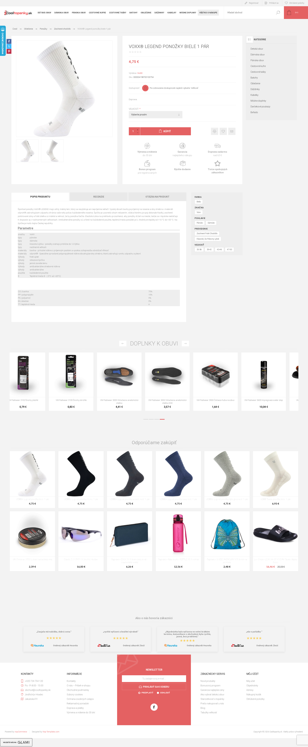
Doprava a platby (75, 708)
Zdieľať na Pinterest (9, 51)
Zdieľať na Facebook (9, 41)
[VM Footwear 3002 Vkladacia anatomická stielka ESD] (226, 381)
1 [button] (145, 419)
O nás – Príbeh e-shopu (78, 685)
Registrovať (253, 3)
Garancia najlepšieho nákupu (182, 150)
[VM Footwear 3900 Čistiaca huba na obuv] (274, 381)
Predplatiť (147, 693)
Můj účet (250, 681)
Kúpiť (30, 389)
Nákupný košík (253, 694)
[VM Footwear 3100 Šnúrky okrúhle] (130, 381)
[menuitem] (88, 681)
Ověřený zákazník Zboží (134, 645)
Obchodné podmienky (78, 690)
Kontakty (71, 681)
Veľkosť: (134, 109)
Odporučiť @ (231, 131)
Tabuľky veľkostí (209, 712)
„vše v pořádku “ (254, 631)
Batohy (254, 77)
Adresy (249, 690)
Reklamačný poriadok (78, 703)
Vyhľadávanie (278, 12)
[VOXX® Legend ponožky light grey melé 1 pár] (227, 479)
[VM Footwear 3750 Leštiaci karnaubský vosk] (32, 541)
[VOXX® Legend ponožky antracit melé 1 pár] (129, 479)
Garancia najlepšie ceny (214, 131)
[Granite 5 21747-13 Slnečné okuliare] (81, 541)
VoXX (139, 73)
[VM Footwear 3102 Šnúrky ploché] (82, 381)
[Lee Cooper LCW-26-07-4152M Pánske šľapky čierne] (275, 541)
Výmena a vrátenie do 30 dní (81, 712)
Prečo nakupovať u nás (212, 703)
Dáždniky (255, 89)
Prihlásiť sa (273, 3)
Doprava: (133, 99)
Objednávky (252, 685)
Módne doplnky (258, 100)
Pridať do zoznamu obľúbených (46, 389)
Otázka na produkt (157, 196)
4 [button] (162, 419)
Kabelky (254, 95)
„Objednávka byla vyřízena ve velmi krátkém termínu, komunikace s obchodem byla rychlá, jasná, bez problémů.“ (187, 634)
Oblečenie (255, 83)
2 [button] (151, 419)
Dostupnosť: (134, 88)
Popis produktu (40, 196)
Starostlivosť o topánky (212, 699)
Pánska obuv (257, 60)
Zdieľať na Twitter (9, 46)
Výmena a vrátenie (147, 150)
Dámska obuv (258, 54)
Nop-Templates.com (51, 732)
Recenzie (98, 196)
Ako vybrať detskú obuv (212, 694)
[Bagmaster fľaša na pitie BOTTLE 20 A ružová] (178, 541)
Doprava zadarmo (218, 150)
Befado (254, 112)
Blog (203, 708)
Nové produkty (208, 681)
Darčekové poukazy (260, 106)
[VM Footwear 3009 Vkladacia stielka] (33, 381)
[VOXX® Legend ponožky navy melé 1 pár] (178, 479)
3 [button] (156, 419)
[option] (34, 383)
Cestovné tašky (258, 72)
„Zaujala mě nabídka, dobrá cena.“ (53, 631)
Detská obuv (257, 48)
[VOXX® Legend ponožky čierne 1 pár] (81, 479)
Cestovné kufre (258, 66)
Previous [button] (122, 343)
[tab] (40, 196)
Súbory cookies (75, 694)
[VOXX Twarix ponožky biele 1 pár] (275, 479)
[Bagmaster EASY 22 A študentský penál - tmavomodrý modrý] (129, 541)
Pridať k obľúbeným (223, 131)
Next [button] (185, 343)
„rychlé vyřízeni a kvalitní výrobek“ (120, 631)
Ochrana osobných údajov (80, 699)
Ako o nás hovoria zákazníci (154, 618)
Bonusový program (210, 685)
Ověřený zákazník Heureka (65, 645)
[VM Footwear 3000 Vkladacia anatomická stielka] (178, 381)
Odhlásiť (165, 693)
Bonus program (147, 167)
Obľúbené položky (255, 699)
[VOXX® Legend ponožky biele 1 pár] (32, 479)
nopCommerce (21, 732)
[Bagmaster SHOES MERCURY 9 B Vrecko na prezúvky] (227, 541)
